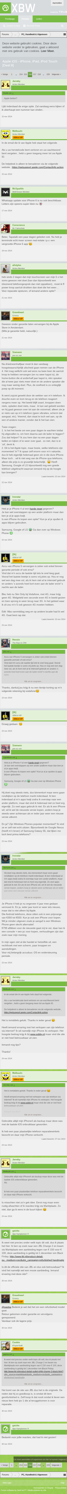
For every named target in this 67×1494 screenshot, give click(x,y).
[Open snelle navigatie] (64, 34)
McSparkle (18, 189)
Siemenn (17, 352)
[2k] (14, 554)
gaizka (15, 1231)
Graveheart (18, 312)
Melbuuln (17, 131)
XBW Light (7, 1483)
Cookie (16, 1342)
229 (48, 74)
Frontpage (10, 19)
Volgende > (56, 74)
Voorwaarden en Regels (43, 1488)
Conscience (18, 225)
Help (62, 1483)
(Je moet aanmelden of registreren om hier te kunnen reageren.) (40, 1459)
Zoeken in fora (13, 26)
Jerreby (16, 81)
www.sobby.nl (37, 1034)
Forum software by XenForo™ (14, 1490)
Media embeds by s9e (37, 1490)
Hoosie (16, 640)
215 (25, 74)
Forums (25, 19)
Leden (39, 19)
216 (30, 74)
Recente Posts (33, 26)
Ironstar (16, 497)
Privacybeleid (60, 1488)
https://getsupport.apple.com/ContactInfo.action (38, 167)
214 (21, 74)
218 (39, 74)
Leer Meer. (48, 51)
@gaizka (6, 1307)
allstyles (16, 265)
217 (34, 74)
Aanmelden (57, 3)
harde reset (36, 508)
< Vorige (4, 74)
